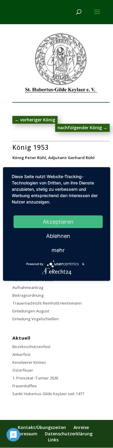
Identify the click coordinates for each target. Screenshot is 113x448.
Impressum (25, 434)
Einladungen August (30, 311)
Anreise (81, 427)
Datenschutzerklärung (69, 434)
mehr (58, 250)
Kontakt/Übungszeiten (42, 427)
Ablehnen (58, 236)
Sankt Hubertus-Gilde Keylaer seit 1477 (48, 393)
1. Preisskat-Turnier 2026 (35, 378)
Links (53, 440)
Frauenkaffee (24, 386)
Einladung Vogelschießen (35, 319)
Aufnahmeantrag (27, 287)
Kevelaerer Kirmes (29, 362)
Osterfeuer (22, 370)
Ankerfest (21, 354)
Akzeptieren (58, 222)
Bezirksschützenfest (31, 346)
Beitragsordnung (28, 295)
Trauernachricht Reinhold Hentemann (47, 303)
